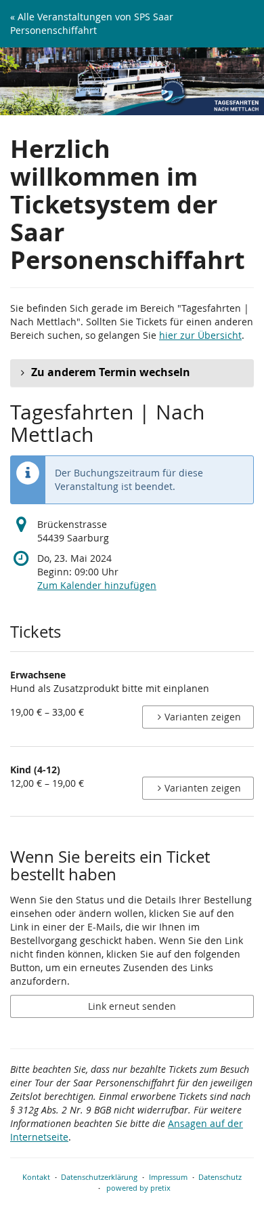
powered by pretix (138, 1188)
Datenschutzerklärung (99, 1177)
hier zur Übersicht (200, 335)
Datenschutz (220, 1177)
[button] (132, 373)
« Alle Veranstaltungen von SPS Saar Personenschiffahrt (91, 23)
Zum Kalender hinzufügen (96, 585)
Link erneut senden (132, 1006)
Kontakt (36, 1177)
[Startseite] (132, 81)
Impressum (168, 1177)
